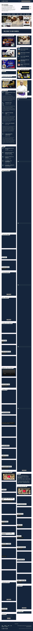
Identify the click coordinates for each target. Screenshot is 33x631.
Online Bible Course (8, 102)
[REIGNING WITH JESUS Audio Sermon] (9, 458)
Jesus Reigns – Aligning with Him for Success (9, 165)
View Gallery (24, 470)
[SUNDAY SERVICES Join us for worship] (27, 20)
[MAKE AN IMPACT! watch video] (9, 611)
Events (8, 625)
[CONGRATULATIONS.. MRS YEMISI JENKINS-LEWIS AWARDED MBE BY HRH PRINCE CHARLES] (9, 502)
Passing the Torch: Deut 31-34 (22, 475)
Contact (6, 626)
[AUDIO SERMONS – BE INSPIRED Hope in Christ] (9, 546)
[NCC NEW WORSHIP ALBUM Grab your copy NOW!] (9, 387)
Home (19, 1)
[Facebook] (3, 1)
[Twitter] (4, 1)
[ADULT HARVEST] (9, 258)
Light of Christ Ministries (25, 56)
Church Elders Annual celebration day (8, 134)
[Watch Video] (11, 150)
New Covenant (7, 5)
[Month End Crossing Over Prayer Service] (19, 61)
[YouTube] (7, 1)
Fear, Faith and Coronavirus (9, 123)
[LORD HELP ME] (9, 491)
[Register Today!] (9, 557)
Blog (11, 625)
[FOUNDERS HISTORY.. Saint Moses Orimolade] (27, 26)
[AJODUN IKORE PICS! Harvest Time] (24, 516)
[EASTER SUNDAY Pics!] (9, 343)
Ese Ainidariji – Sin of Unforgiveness (8, 161)
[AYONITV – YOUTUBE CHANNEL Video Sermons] (24, 583)
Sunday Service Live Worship (25, 52)
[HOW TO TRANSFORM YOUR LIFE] (24, 505)
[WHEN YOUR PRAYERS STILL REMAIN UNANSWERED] (9, 535)
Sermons (5, 625)
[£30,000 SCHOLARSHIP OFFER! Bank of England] (9, 354)
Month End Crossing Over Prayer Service (25, 60)
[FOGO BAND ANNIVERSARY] (9, 447)
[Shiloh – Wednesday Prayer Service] (19, 65)
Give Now (9, 618)
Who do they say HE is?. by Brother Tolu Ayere (9, 153)
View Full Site (16, 623)
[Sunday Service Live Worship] (19, 54)
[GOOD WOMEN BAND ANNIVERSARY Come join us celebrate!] (9, 469)
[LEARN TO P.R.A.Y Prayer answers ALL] (24, 527)
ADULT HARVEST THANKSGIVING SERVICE (23, 482)
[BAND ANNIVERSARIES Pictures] (9, 524)
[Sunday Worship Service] (19, 50)
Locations (3, 626)
